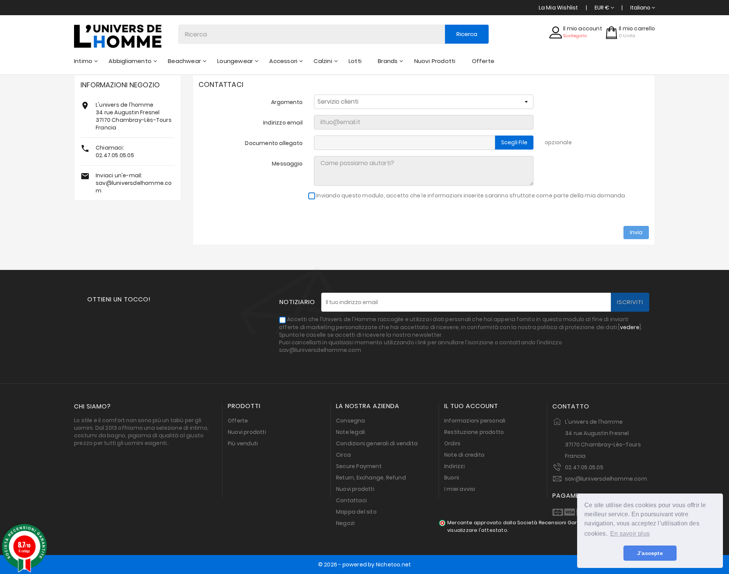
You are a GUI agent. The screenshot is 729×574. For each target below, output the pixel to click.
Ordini (452, 443)
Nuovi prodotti (247, 432)
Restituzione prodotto (474, 432)
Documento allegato (274, 143)
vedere (629, 327)
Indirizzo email (283, 122)
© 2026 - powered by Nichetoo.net (364, 564)
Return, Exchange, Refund (371, 477)
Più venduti (243, 443)
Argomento (287, 102)
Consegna (350, 420)
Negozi (345, 523)
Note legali (350, 432)
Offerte (238, 420)
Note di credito (464, 455)
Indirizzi (454, 466)
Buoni (451, 477)
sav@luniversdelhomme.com (606, 479)
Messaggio (287, 163)
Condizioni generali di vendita (377, 443)
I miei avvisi (459, 489)
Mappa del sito (356, 512)
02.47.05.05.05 (115, 155)
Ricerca (466, 34)
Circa (343, 455)
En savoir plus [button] (630, 533)
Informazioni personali (474, 420)
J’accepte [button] (650, 553)
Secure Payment (359, 466)
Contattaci (351, 500)
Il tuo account (471, 406)
